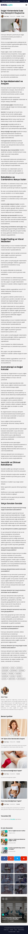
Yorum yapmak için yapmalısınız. (11, 819)
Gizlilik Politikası (21, 929)
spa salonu (4, 673)
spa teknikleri (21, 670)
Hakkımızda (6, 929)
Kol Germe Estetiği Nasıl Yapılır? (11, 771)
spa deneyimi (19, 667)
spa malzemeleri (14, 670)
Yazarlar (11, 929)
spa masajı (12, 676)
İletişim (18, 931)
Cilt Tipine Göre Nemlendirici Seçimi (13, 739)
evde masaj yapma (21, 678)
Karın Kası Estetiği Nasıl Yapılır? (11, 801)
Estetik (18, 16)
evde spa (12, 667)
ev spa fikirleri (18, 673)
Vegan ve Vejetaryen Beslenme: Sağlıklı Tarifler (16, 840)
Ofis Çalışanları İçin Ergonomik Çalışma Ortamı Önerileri (12, 918)
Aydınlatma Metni (11, 931)
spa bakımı (19, 676)
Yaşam (12, 921)
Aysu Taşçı (6, 16)
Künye (15, 929)
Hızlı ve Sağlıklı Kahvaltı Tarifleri (16, 831)
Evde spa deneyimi (6, 35)
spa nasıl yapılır (5, 670)
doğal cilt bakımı (12, 678)
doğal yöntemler (5, 667)
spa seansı (4, 678)
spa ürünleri (11, 673)
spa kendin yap (5, 676)
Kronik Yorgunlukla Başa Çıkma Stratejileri (11, 1)
